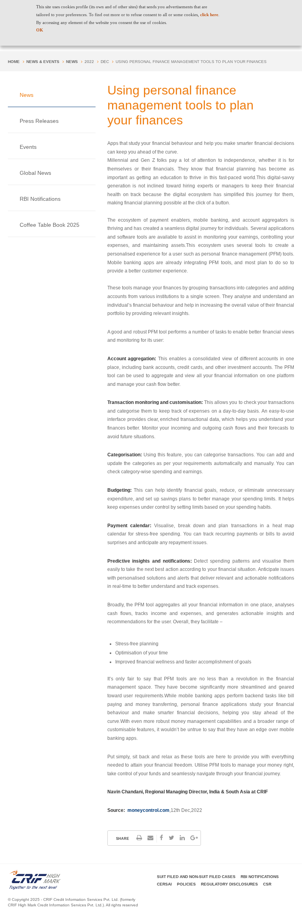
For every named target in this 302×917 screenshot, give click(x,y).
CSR (267, 884)
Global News (35, 173)
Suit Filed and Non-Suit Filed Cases (196, 876)
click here (209, 14)
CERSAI (164, 884)
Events (28, 147)
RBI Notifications (40, 199)
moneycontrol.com (148, 810)
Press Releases (39, 121)
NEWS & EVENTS (42, 61)
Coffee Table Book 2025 (49, 225)
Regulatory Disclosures (229, 884)
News (72, 61)
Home (14, 61)
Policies (186, 884)
